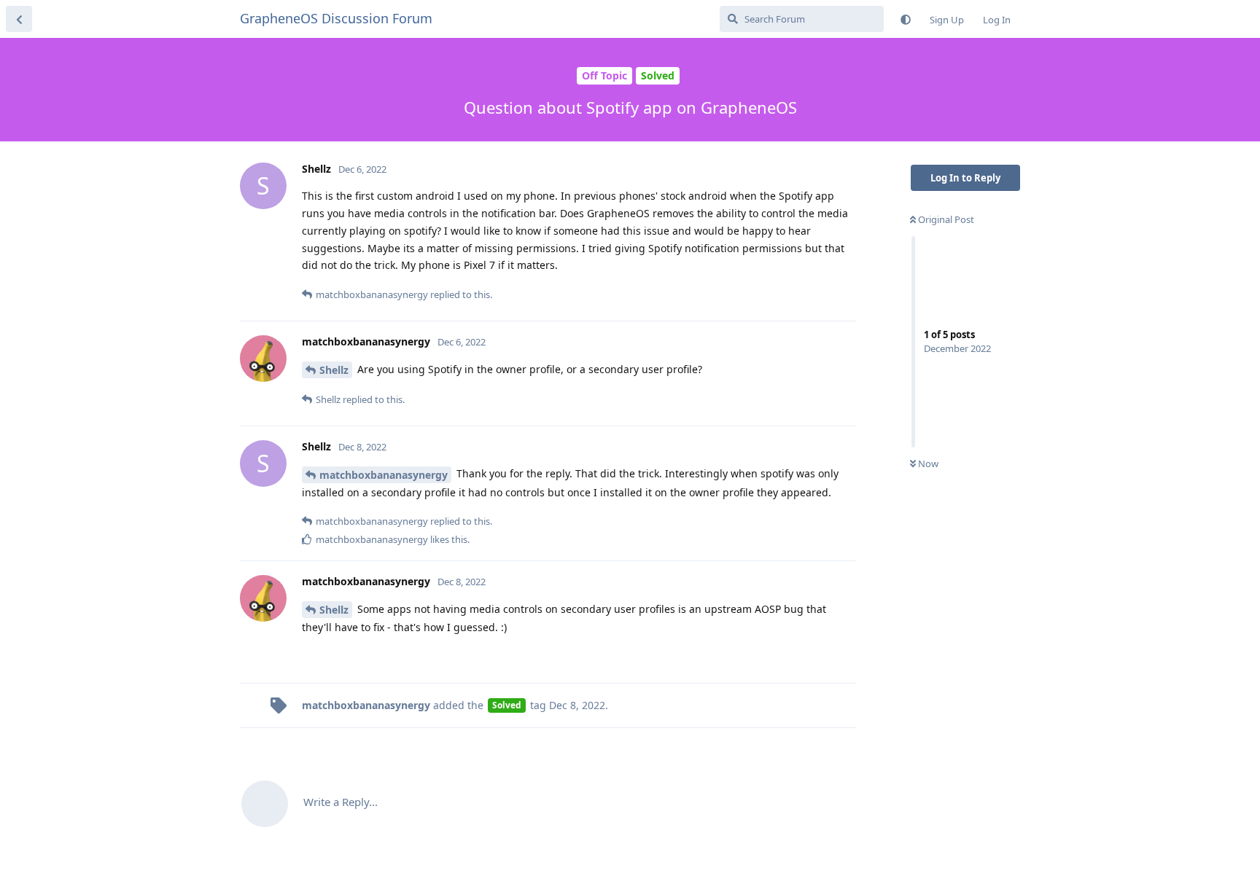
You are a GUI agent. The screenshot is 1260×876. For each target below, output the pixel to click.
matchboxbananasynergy (383, 475)
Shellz (334, 370)
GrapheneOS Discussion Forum (336, 18)
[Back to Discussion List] (19, 19)
